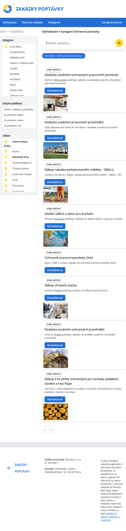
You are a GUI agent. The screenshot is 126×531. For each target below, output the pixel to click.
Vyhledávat (10, 22)
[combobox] (77, 43)
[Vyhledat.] (119, 43)
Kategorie (54, 22)
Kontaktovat (55, 90)
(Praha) (58, 290)
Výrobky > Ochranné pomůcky (63, 56)
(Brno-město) (60, 79)
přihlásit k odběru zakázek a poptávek (110, 517)
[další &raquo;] (51, 430)
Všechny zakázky (32, 22)
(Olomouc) (59, 218)
